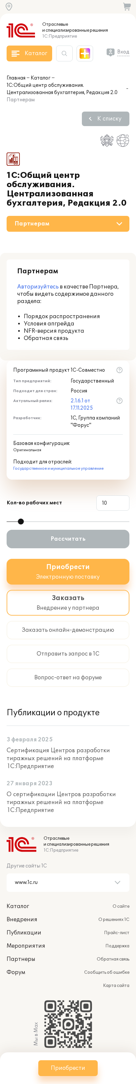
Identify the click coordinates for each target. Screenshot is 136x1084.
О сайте (121, 906)
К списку (109, 119)
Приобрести (68, 1068)
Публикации (24, 933)
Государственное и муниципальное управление (58, 468)
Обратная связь (113, 959)
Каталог (41, 78)
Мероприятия (26, 946)
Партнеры (21, 959)
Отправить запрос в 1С (68, 654)
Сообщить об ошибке (106, 972)
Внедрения (22, 919)
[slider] (21, 522)
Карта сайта (116, 985)
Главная (16, 78)
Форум (16, 972)
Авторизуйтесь (38, 287)
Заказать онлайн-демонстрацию (68, 630)
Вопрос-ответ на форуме (68, 677)
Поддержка (117, 946)
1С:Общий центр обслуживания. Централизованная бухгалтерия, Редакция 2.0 (62, 89)
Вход (123, 52)
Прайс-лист (116, 932)
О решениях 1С (113, 919)
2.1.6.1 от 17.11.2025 (82, 404)
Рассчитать (68, 539)
